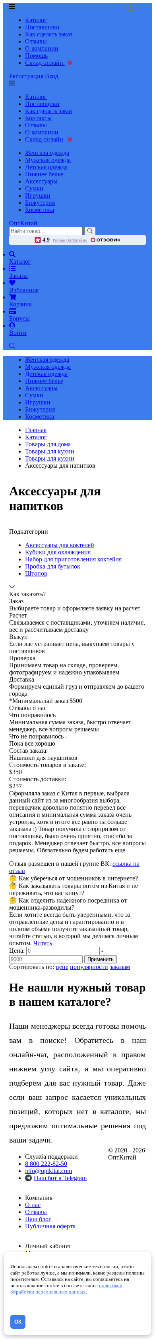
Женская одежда (47, 152)
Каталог (36, 20)
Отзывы (36, 41)
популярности (89, 966)
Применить (100, 959)
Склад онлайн (45, 62)
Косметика (39, 209)
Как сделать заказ (48, 34)
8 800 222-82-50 (46, 1163)
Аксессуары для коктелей (59, 545)
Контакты (38, 118)
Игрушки (37, 195)
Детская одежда (46, 167)
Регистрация (26, 76)
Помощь (36, 55)
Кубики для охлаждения (58, 552)
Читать (42, 943)
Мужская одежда (48, 160)
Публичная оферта (50, 1226)
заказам (120, 966)
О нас (33, 1204)
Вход (51, 76)
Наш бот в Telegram (60, 1178)
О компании (41, 48)
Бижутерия (40, 202)
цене (62, 966)
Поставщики (42, 27)
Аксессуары (41, 181)
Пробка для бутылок (52, 566)
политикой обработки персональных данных (66, 1288)
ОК (17, 1322)
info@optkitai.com (48, 1170)
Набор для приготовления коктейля (73, 559)
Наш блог (38, 1219)
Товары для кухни (49, 458)
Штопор (36, 573)
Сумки (34, 188)
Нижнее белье (44, 174)
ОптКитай (23, 223)
